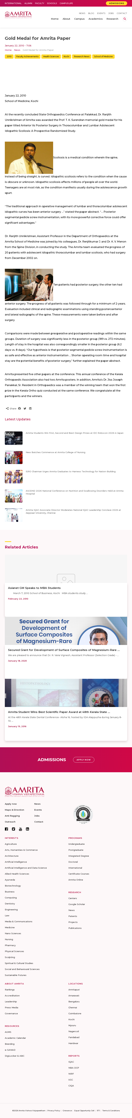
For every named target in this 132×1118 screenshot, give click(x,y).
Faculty (39, 3)
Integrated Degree (78, 856)
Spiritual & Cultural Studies (19, 963)
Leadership (11, 1001)
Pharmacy (10, 945)
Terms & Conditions (111, 1110)
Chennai (72, 1007)
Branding (9, 1044)
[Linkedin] (27, 829)
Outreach (10, 821)
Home (8, 50)
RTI (98, 1110)
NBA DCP (73, 1067)
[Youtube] (20, 829)
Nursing (9, 939)
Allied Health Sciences (17, 873)
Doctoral (73, 862)
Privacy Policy (53, 1110)
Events (101, 13)
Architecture (12, 856)
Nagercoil (73, 1031)
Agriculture (11, 844)
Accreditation (12, 995)
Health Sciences (51, 56)
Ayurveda (10, 879)
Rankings (10, 989)
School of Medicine (103, 56)
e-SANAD (10, 1050)
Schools (52, 3)
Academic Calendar (15, 1038)
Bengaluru (74, 1001)
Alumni (28, 3)
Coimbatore (74, 1013)
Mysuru (72, 1025)
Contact (122, 13)
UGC (70, 1079)
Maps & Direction (14, 809)
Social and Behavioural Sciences (22, 969)
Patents (72, 916)
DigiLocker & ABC (14, 1056)
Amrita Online (75, 879)
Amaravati (73, 995)
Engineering (11, 909)
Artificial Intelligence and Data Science (26, 867)
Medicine (10, 927)
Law (7, 915)
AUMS (8, 1032)
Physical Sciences (14, 951)
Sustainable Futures (15, 975)
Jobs (111, 13)
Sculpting (10, 957)
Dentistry (10, 903)
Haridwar (73, 1043)
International (13, 3)
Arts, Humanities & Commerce (21, 850)
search (124, 18)
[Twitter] (13, 829)
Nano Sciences (13, 933)
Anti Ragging (12, 815)
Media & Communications (18, 921)
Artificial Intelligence (16, 862)
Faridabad (73, 1037)
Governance (11, 1013)
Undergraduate (76, 844)
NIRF (71, 1073)
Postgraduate (75, 850)
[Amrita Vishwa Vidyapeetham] (18, 14)
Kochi (66, 56)
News (82, 13)
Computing (11, 897)
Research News (81, 56)
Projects (73, 922)
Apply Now (84, 760)
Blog (91, 13)
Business (9, 891)
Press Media (11, 1007)
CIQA (71, 1085)
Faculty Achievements (27, 56)
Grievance (67, 1110)
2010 (9, 56)
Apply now (11, 804)
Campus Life (66, 3)
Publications (75, 928)
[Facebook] (6, 829)
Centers (72, 898)
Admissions (116, 3)
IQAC (71, 1061)
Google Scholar (76, 904)
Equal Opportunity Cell (84, 1110)
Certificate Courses (78, 873)
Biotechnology (13, 885)
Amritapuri (74, 989)
